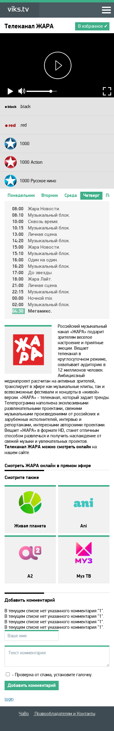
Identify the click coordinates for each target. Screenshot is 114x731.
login (9, 699)
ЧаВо (24, 713)
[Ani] (83, 503)
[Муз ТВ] (83, 553)
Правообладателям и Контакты (64, 713)
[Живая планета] (30, 503)
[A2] (30, 553)
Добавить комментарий (32, 685)
